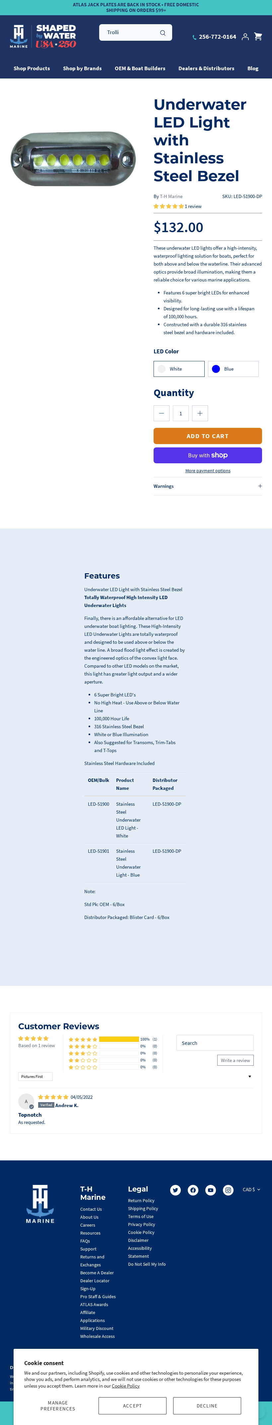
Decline (207, 1405)
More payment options (208, 471)
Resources (90, 1233)
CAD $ (249, 1189)
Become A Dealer (97, 1273)
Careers (87, 1225)
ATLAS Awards (94, 1304)
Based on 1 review (36, 1045)
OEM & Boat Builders (140, 68)
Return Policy (141, 1200)
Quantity (174, 392)
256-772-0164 (217, 36)
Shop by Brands (82, 68)
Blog (252, 68)
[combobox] (135, 32)
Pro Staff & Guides (98, 1296)
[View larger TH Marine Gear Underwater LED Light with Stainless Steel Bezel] (73, 158)
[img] (53, 1097)
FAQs (85, 1241)
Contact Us (91, 1209)
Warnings (163, 486)
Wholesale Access (97, 1336)
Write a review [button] (235, 1060)
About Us (89, 1217)
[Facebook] (193, 1190)
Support (88, 1249)
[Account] (245, 37)
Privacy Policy (141, 1224)
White (176, 369)
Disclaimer (138, 1240)
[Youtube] (210, 1190)
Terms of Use (141, 1216)
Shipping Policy (143, 1208)
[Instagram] (228, 1190)
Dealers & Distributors (206, 68)
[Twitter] (175, 1190)
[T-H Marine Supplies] (43, 37)
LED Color (166, 351)
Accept (132, 1405)
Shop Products (32, 68)
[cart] (258, 36)
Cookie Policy (126, 1386)
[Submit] (163, 32)
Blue (229, 369)
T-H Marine (171, 196)
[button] (169, 206)
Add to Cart (208, 436)
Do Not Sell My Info (147, 1264)
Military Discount (96, 1328)
